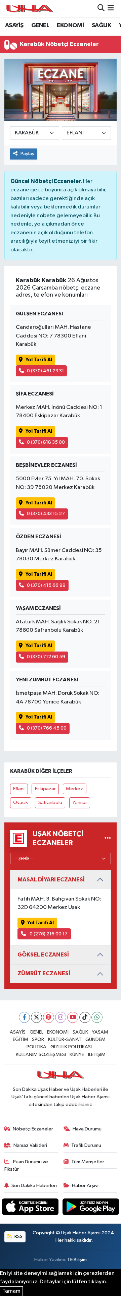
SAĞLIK (101, 25)
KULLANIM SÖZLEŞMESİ (41, 1054)
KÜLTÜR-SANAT (65, 1039)
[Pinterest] (48, 1017)
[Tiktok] (84, 1017)
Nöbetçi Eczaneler (33, 1128)
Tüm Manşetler (87, 1161)
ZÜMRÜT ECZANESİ (43, 973)
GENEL (40, 25)
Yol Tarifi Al (39, 359)
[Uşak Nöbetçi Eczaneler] (108, 838)
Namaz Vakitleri (30, 1145)
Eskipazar (45, 788)
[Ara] (101, 8)
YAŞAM (100, 1032)
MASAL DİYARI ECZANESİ (51, 879)
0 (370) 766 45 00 (47, 728)
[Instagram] (60, 1017)
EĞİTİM (20, 1039)
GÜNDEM (95, 1039)
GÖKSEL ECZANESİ (43, 955)
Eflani (19, 788)
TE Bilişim (77, 1259)
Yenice (79, 802)
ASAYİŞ (14, 25)
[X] (36, 1017)
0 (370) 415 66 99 (46, 585)
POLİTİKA (36, 1046)
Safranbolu (50, 802)
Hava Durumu (87, 1128)
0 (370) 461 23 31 (45, 370)
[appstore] (31, 1208)
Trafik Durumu (86, 1145)
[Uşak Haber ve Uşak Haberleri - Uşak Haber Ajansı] (29, 8)
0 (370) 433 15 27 (46, 513)
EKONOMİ (70, 25)
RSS (18, 1236)
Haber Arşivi (85, 1185)
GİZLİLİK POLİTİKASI (71, 1046)
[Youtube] (72, 1017)
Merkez (74, 788)
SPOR (38, 1039)
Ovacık (20, 802)
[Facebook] (24, 1017)
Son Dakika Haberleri (34, 1185)
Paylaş (27, 153)
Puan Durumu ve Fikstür (26, 1165)
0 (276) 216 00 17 (48, 933)
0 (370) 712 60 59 (46, 656)
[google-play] (91, 1208)
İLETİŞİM (97, 1054)
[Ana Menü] (111, 8)
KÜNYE (77, 1054)
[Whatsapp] (97, 1017)
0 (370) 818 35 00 (46, 442)
